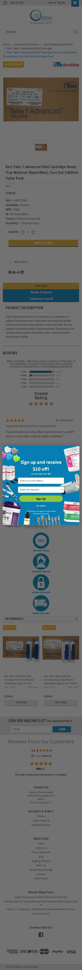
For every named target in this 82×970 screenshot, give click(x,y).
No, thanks (41, 505)
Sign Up (41, 498)
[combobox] (40, 490)
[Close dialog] (74, 449)
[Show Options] (61, 490)
